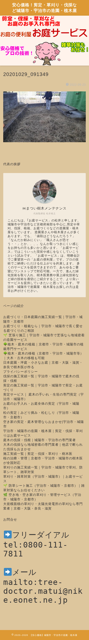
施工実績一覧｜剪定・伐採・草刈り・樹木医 (37, 453)
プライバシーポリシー (20, 371)
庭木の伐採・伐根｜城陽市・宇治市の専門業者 (39, 440)
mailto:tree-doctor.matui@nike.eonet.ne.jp (43, 591)
